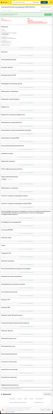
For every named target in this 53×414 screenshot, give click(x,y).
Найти (44, 2)
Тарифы (25, 398)
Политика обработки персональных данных (18, 402)
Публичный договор (39, 398)
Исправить (4, 10)
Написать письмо (47, 394)
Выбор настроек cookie (39, 402)
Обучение (31, 398)
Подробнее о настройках (9, 411)
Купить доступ (48, 14)
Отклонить (48, 409)
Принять (42, 409)
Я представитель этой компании (46, 10)
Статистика (19, 398)
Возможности (12, 398)
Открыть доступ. (30, 47)
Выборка (10, 10)
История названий (5, 34)
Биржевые (4, 179)
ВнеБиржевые (10, 179)
